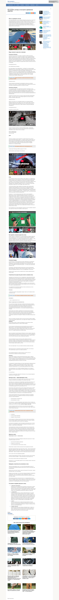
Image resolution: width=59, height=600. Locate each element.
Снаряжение (44, 33)
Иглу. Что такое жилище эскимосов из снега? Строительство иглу (47, 18)
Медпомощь (44, 28)
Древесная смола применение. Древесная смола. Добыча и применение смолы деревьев (47, 22)
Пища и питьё (45, 19)
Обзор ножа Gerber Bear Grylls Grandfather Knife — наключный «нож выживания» (47, 31)
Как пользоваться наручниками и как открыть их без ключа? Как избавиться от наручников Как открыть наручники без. (47, 13)
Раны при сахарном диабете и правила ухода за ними (47, 27)
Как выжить (11, 1)
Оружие (44, 15)
